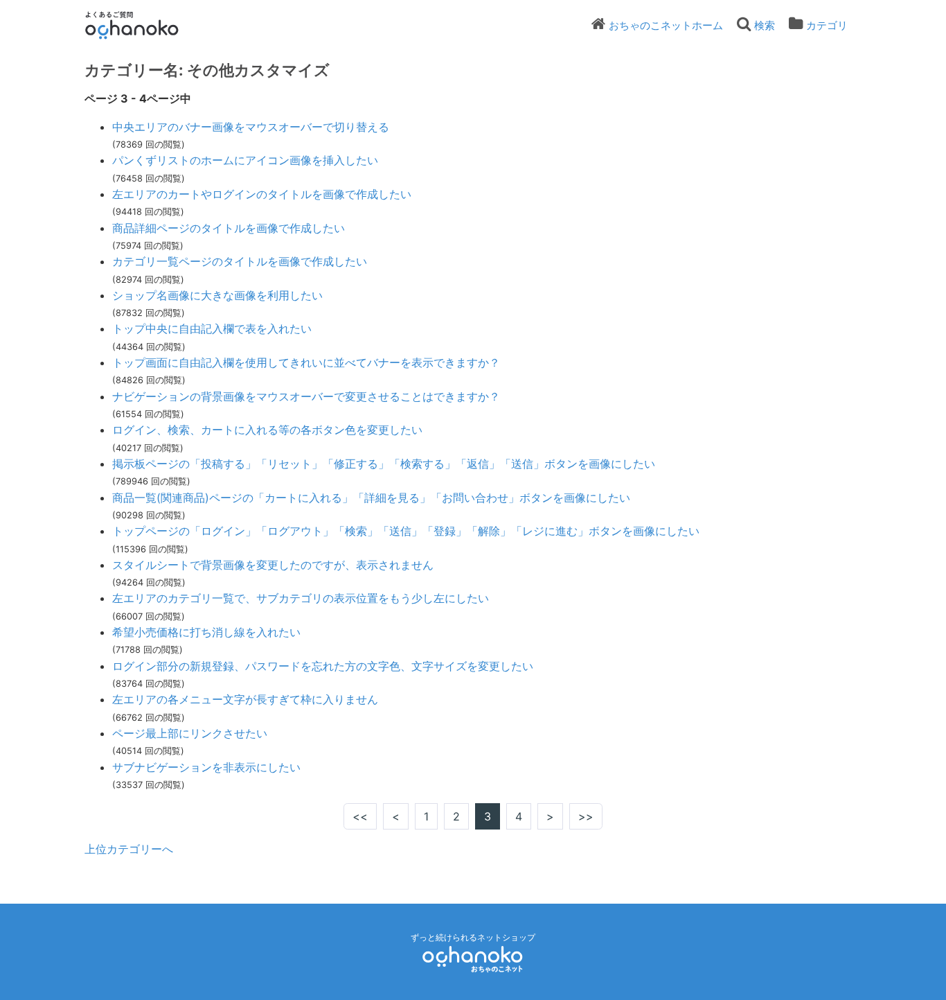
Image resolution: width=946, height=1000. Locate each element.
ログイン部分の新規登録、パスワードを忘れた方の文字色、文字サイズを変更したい (322, 666)
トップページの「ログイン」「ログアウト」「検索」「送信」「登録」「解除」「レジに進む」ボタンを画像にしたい (405, 531)
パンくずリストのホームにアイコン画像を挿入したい (245, 160)
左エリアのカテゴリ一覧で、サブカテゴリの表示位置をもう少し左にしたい (300, 598)
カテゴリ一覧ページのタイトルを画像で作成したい (239, 261)
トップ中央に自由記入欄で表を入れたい (212, 328)
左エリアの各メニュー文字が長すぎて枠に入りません (245, 699)
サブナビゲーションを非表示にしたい (206, 767)
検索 (764, 25)
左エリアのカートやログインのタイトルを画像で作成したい (261, 194)
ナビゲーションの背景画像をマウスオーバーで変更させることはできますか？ (306, 396)
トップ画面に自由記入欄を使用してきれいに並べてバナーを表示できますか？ (306, 362)
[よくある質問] (150, 25)
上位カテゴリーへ (128, 849)
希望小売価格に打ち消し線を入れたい (206, 632)
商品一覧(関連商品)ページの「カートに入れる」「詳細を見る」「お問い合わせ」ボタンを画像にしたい (371, 498)
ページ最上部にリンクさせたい (189, 733)
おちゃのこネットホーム (666, 25)
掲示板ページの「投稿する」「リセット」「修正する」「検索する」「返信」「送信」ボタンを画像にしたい (383, 464)
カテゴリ (827, 25)
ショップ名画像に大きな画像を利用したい (217, 295)
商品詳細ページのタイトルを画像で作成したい (228, 228)
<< (360, 816)
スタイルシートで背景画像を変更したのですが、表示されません (273, 565)
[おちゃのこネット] (473, 959)
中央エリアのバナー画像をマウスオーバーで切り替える (250, 127)
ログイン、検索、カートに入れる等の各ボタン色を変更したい (267, 430)
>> (586, 816)
